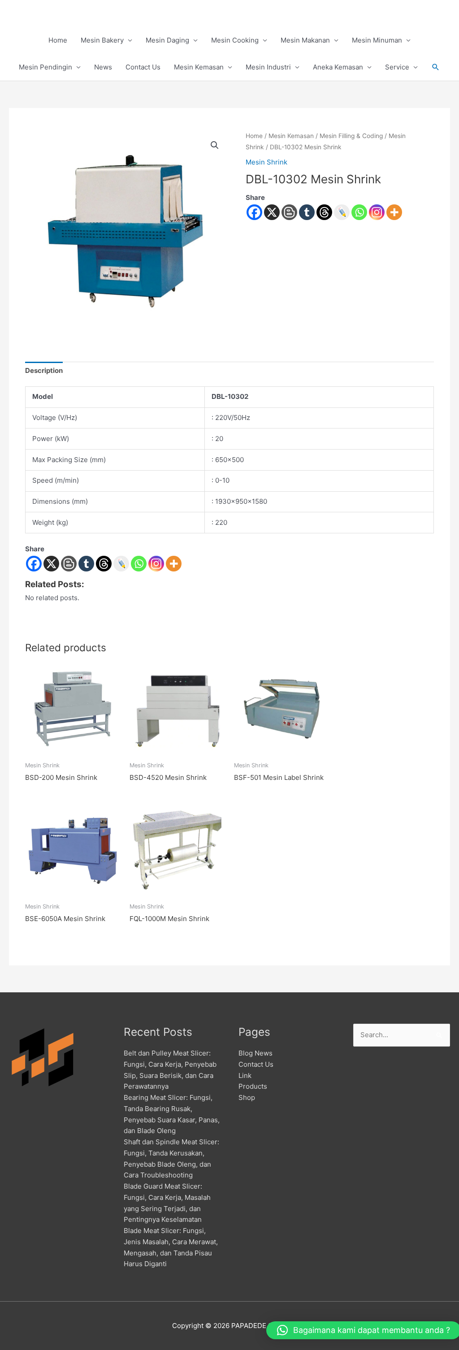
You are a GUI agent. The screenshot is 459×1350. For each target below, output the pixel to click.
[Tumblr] (307, 212)
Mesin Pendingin (45, 67)
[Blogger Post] (289, 212)
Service (397, 67)
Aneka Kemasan (338, 67)
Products (252, 1086)
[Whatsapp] (359, 212)
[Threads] (324, 212)
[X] (272, 212)
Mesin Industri (268, 67)
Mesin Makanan (305, 40)
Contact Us (143, 67)
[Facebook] (254, 212)
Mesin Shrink (266, 162)
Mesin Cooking (235, 40)
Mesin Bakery (102, 40)
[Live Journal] (121, 563)
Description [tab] (44, 370)
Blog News (255, 1053)
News (103, 67)
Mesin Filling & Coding (351, 135)
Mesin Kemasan (199, 67)
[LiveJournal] (342, 212)
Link (244, 1075)
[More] (394, 212)
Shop (246, 1097)
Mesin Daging (167, 40)
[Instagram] (377, 212)
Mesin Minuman (377, 40)
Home (57, 40)
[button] (435, 67)
